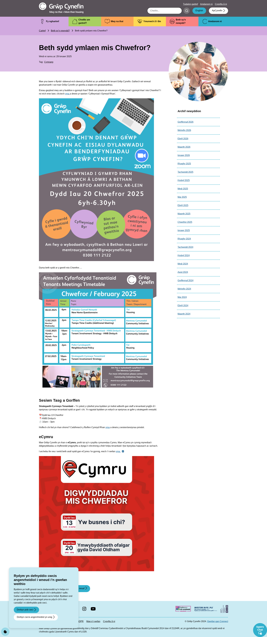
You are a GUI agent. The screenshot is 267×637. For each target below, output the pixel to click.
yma (67, 93)
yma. (118, 451)
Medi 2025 (183, 188)
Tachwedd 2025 (185, 172)
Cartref (42, 30)
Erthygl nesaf (77, 589)
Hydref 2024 (184, 255)
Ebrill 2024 (183, 305)
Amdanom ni (206, 4)
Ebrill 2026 (183, 138)
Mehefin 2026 (184, 130)
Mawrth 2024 (184, 314)
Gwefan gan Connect (217, 621)
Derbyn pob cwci (25, 609)
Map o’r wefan (93, 621)
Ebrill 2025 (183, 205)
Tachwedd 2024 (185, 247)
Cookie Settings (5, 632)
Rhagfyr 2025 (184, 163)
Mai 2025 (182, 197)
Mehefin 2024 (184, 289)
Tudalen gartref (190, 4)
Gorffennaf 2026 (185, 122)
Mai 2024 (182, 297)
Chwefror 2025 (185, 222)
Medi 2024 (183, 264)
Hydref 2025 (184, 180)
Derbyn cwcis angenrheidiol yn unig (34, 617)
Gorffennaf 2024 (185, 280)
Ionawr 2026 (184, 155)
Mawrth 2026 (184, 147)
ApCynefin (217, 10)
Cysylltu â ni (221, 4)
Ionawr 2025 (184, 230)
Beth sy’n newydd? (60, 30)
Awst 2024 (183, 272)
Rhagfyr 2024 (184, 239)
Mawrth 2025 (184, 214)
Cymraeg (48, 62)
